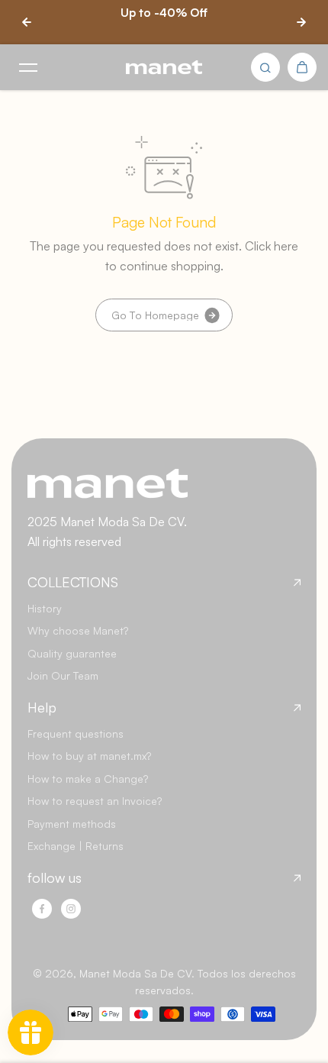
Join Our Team (62, 675)
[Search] (265, 67)
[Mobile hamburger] (28, 67)
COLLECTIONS (72, 582)
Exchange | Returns (75, 845)
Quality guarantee (72, 653)
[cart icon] (302, 67)
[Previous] (26, 22)
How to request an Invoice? (94, 800)
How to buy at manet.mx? (89, 755)
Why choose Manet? (77, 630)
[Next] (301, 22)
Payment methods (71, 823)
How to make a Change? (87, 778)
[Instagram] (70, 908)
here (286, 246)
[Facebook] (41, 908)
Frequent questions (75, 733)
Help (41, 708)
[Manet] (164, 67)
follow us (54, 878)
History (44, 608)
